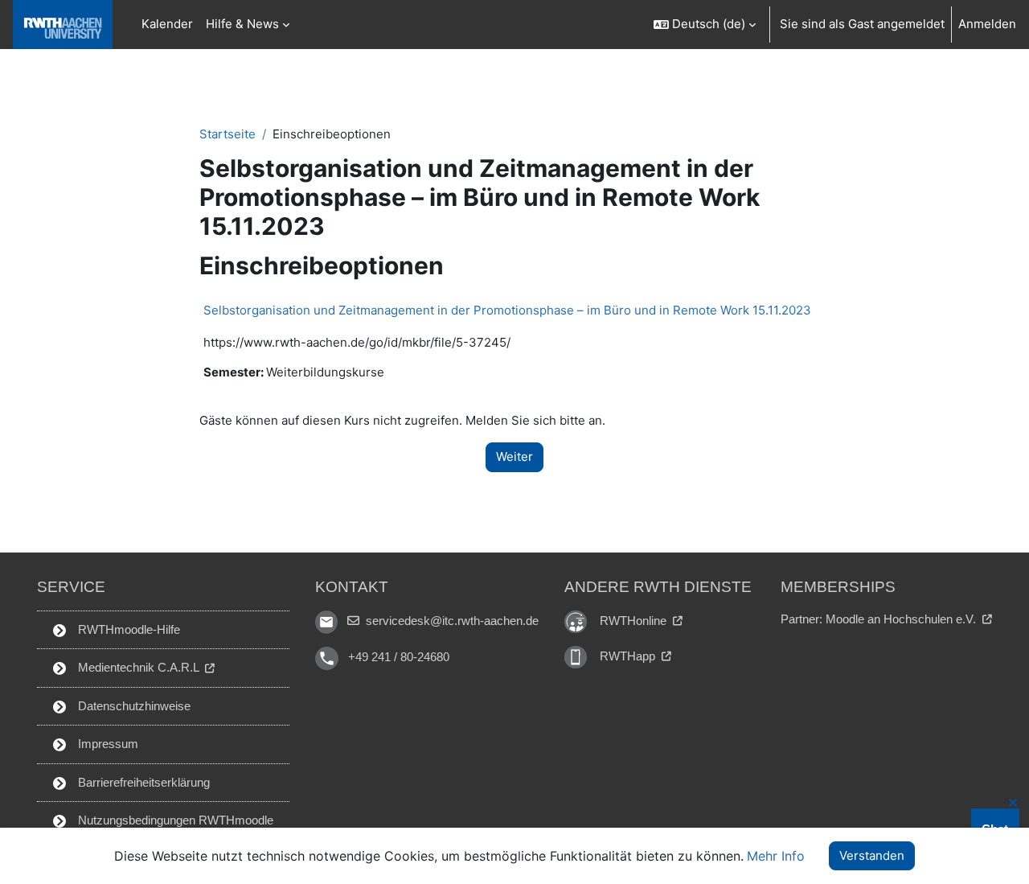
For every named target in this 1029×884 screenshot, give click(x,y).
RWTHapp (629, 656)
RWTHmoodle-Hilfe (127, 629)
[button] (704, 24)
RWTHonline (635, 620)
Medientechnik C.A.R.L (138, 667)
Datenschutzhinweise (133, 706)
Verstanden (871, 855)
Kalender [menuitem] (167, 23)
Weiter (514, 456)
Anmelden (987, 23)
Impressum (106, 743)
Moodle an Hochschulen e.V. (902, 619)
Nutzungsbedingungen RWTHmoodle (174, 820)
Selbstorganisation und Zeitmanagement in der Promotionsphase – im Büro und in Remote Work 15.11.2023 (507, 310)
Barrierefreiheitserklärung (142, 782)
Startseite (227, 134)
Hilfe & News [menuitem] (242, 23)
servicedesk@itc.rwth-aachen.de (451, 620)
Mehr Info (776, 856)
